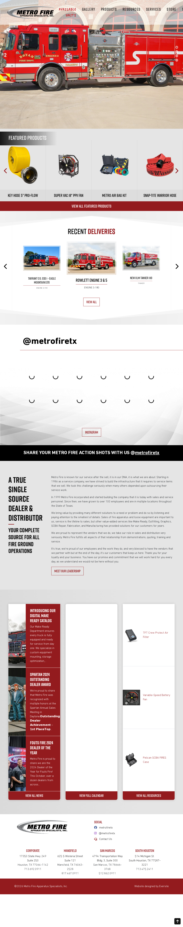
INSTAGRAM (91, 432)
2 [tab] (176, 51)
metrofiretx (106, 827)
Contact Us (105, 839)
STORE (171, 9)
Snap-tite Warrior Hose (160, 195)
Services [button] (153, 9)
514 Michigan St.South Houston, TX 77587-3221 (144, 860)
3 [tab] (176, 55)
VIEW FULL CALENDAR (91, 795)
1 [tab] (176, 47)
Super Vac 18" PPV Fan (68, 195)
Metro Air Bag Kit (114, 195)
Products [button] (109, 9)
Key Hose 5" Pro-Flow (23, 195)
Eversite (164, 886)
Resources (131, 9)
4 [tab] (176, 60)
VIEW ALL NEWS (34, 795)
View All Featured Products (91, 206)
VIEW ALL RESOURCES (148, 795)
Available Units (67, 12)
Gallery (88, 9)
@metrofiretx (107, 833)
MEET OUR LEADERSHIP (67, 571)
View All (91, 301)
